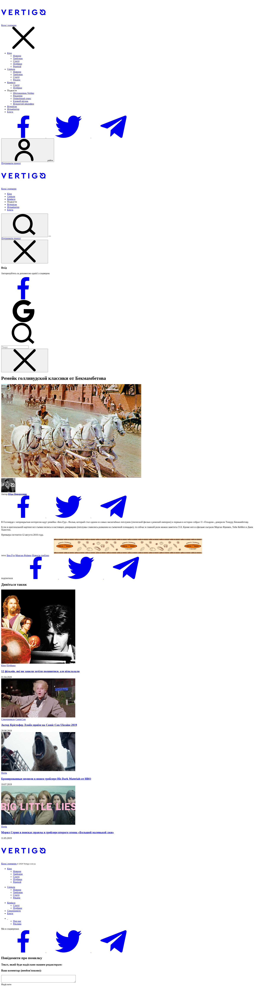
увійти (50, 160)
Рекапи (16, 80)
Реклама (17, 924)
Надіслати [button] (6, 984)
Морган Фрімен (23, 555)
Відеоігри (12, 106)
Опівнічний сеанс (22, 98)
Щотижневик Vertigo (23, 93)
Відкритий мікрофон (23, 104)
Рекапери (18, 96)
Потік (4, 773)
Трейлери (18, 58)
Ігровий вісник (20, 101)
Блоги (10, 112)
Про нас (17, 921)
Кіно (9, 53)
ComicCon (20, 719)
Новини (17, 56)
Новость (36, 555)
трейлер (45, 555)
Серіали (11, 69)
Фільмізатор (13, 109)
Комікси (11, 82)
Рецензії (17, 66)
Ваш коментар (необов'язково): (21, 970)
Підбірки (17, 64)
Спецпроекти (8, 719)
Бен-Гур (11, 555)
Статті (16, 61)
